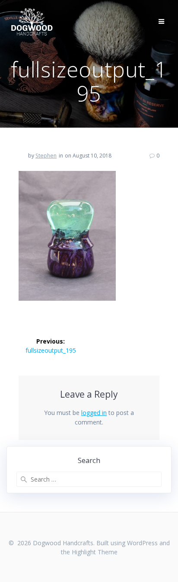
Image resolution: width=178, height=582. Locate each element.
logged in (94, 412)
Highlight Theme (95, 552)
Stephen (46, 155)
